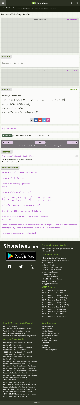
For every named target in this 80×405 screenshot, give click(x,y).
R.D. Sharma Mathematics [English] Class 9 (18, 156)
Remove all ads (72, 19)
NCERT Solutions (47, 263)
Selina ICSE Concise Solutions (52, 279)
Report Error (8, 135)
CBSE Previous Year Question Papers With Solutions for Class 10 (17, 358)
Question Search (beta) (50, 336)
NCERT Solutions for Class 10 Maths (54, 309)
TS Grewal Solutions (48, 274)
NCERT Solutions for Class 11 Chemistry (55, 304)
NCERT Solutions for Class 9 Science (54, 316)
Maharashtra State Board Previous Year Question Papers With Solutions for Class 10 (20, 376)
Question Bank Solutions (50, 333)
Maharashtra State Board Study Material (17, 329)
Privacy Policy (46, 338)
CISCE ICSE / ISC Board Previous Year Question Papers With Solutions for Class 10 (19, 395)
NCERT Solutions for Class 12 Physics (54, 293)
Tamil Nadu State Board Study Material (17, 331)
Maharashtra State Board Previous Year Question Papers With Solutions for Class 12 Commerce (20, 367)
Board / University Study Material (18, 323)
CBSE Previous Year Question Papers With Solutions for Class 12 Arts (17, 344)
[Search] (77, 3)
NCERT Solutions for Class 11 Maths (54, 300)
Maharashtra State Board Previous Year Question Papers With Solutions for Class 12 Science (20, 372)
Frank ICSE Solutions (49, 281)
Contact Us (45, 343)
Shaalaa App (46, 347)
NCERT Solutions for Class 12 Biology (54, 298)
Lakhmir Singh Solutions (50, 272)
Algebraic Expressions (10, 129)
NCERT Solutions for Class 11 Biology (54, 307)
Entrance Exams (47, 326)
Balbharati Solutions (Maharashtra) (54, 258)
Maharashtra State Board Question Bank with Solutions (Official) (57, 250)
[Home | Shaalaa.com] (33, 3)
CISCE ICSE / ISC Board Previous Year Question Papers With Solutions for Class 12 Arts (19, 381)
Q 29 (40, 142)
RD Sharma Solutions (49, 265)
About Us (45, 345)
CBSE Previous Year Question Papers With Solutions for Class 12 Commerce (17, 348)
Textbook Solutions (50, 254)
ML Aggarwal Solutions (50, 284)
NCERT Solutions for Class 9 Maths (54, 314)
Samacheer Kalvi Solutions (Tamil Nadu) (55, 260)
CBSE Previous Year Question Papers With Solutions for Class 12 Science (17, 353)
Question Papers (47, 331)
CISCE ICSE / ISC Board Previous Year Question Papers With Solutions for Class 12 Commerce (19, 386)
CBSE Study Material (10, 326)
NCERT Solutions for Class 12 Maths (54, 291)
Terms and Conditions (49, 340)
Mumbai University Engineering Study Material (19, 336)
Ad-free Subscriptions (49, 350)
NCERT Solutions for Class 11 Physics (54, 302)
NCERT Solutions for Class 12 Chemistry (55, 295)
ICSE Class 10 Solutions (50, 277)
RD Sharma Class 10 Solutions (52, 267)
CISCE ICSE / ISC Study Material (14, 333)
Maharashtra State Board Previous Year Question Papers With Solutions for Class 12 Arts (20, 362)
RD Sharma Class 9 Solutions (52, 270)
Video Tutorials (47, 329)
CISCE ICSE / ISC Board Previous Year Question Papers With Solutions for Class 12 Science (19, 390)
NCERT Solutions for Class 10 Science (54, 312)
